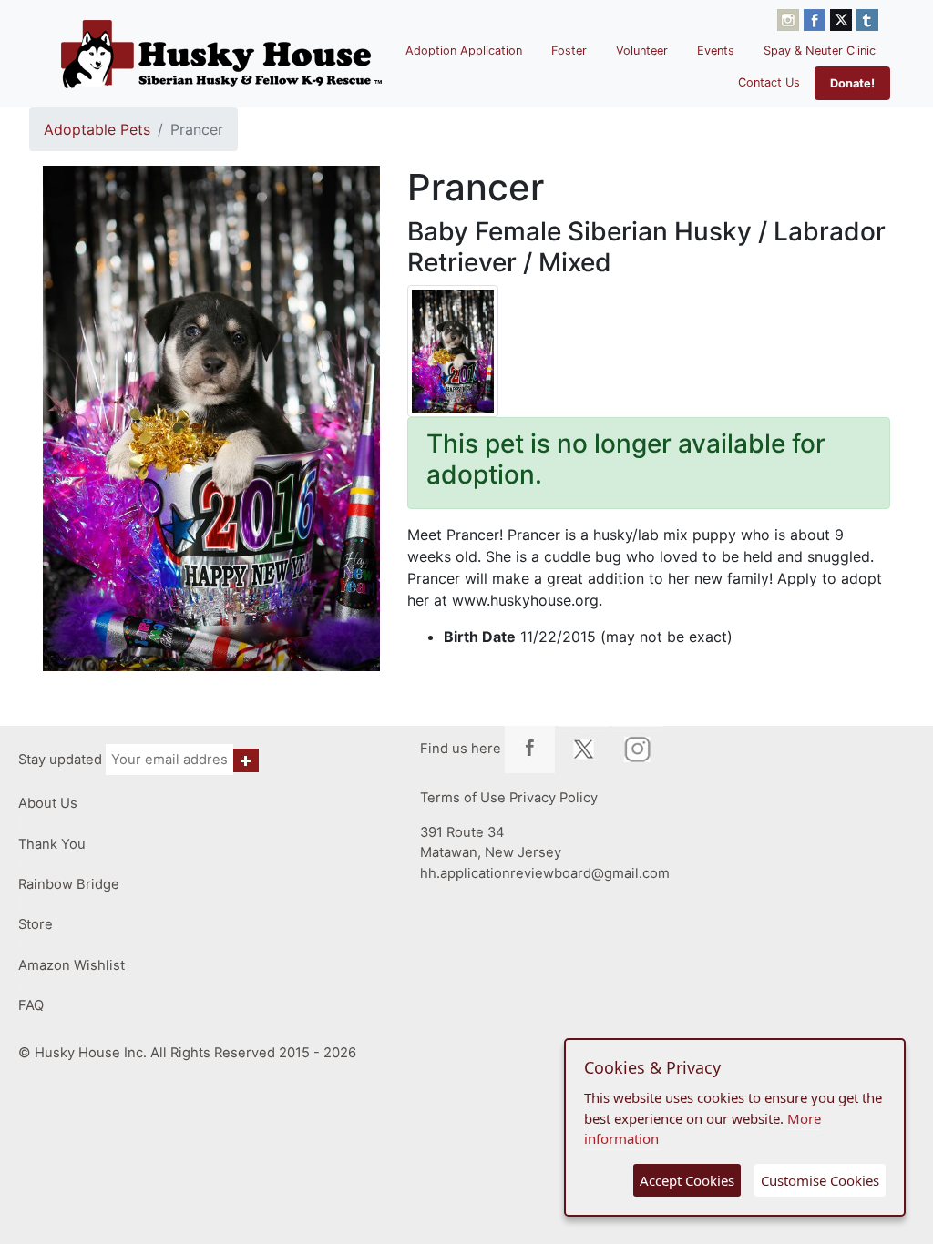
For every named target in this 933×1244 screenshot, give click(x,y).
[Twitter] (843, 18)
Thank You (52, 844)
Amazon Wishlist (71, 965)
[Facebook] (817, 18)
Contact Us (769, 82)
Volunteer (642, 50)
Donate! (852, 83)
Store (35, 924)
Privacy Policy (553, 798)
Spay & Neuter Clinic (820, 50)
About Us (47, 803)
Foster (569, 50)
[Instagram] (790, 18)
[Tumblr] (867, 18)
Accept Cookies (687, 1180)
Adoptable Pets (97, 129)
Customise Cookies (820, 1180)
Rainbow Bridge (68, 884)
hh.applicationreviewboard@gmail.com (545, 873)
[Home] (221, 53)
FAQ (31, 1005)
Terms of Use (463, 798)
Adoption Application (463, 50)
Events (715, 50)
